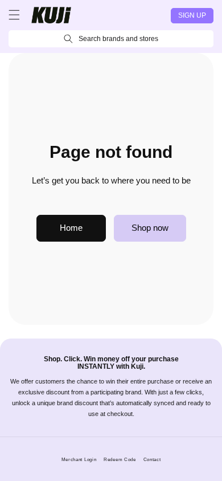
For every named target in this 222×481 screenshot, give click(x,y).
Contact (152, 459)
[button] (14, 14)
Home (71, 228)
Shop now (149, 228)
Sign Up (192, 15)
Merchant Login (79, 459)
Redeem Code (120, 459)
